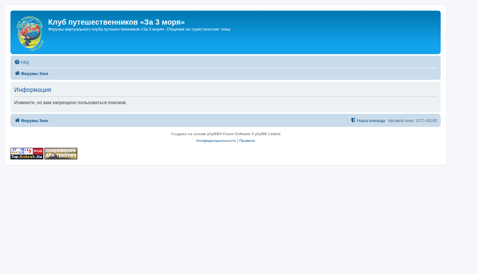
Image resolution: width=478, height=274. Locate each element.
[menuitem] (21, 62)
